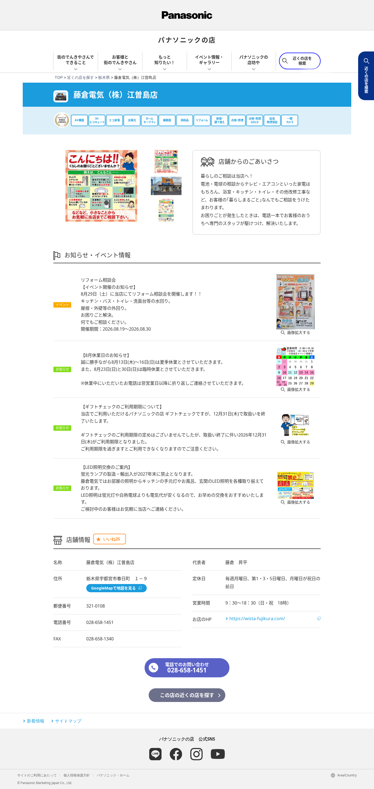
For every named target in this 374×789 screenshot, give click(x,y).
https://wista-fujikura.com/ (257, 618)
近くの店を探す (80, 77)
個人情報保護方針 (77, 775)
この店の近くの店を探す (187, 695)
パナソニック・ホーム (113, 775)
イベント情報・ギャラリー (209, 59)
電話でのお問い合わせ (187, 667)
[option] (101, 186)
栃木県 (104, 77)
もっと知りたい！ (164, 59)
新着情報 (35, 721)
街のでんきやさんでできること (75, 59)
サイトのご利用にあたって (37, 775)
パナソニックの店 (187, 39)
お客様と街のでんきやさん (120, 59)
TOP (59, 77)
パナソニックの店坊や (253, 59)
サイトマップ (68, 721)
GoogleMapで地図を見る (113, 588)
